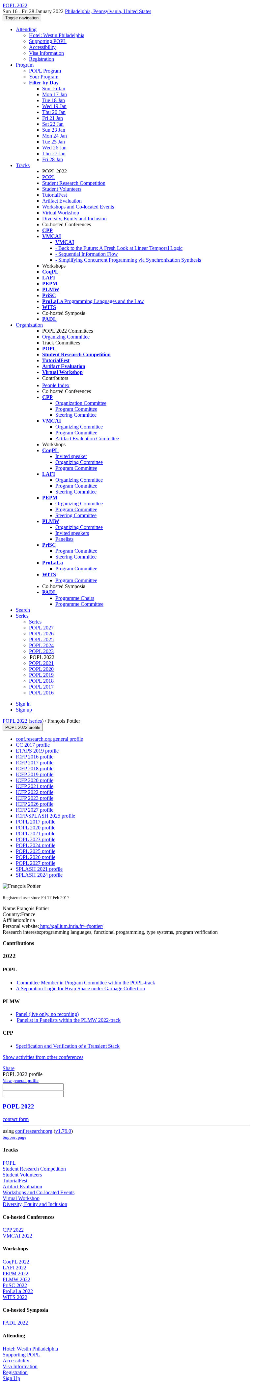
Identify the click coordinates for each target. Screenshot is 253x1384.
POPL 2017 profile (35, 821)
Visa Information (46, 53)
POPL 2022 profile (22, 727)
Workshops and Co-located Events (78, 206)
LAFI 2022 (14, 1267)
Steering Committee (76, 415)
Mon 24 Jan (54, 136)
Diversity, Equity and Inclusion (74, 218)
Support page (14, 1137)
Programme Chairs (74, 598)
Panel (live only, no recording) (47, 1014)
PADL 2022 (15, 1323)
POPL (48, 177)
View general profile (21, 1080)
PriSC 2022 (15, 1285)
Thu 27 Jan (54, 153)
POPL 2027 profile (35, 863)
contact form (16, 1119)
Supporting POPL (48, 41)
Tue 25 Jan (53, 141)
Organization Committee (80, 403)
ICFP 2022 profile (34, 792)
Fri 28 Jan (52, 159)
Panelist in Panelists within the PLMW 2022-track (69, 1020)
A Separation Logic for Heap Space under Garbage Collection (80, 988)
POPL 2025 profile (35, 851)
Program (25, 65)
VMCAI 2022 (17, 1236)
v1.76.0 (63, 1131)
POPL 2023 (41, 651)
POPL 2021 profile (35, 833)
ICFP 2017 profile (34, 762)
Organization (29, 325)
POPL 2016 (41, 692)
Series (35, 622)
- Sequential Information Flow (86, 254)
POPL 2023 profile (35, 839)
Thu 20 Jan (54, 112)
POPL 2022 (15, 721)
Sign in (23, 704)
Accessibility (42, 47)
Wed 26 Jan (54, 147)
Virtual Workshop (60, 212)
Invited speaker (71, 456)
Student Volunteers (61, 189)
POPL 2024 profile (35, 845)
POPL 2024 (41, 645)
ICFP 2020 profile (34, 780)
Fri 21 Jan (52, 118)
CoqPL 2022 (16, 1261)
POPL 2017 (41, 687)
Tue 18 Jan (53, 100)
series (36, 721)
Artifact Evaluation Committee (87, 438)
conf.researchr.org (33, 1131)
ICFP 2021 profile (34, 786)
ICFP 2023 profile (34, 798)
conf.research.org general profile (49, 739)
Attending (26, 29)
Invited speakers (72, 533)
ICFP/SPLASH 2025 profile (45, 816)
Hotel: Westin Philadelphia (56, 35)
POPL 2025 (41, 639)
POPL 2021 (41, 663)
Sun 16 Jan (53, 88)
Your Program (43, 76)
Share (8, 1068)
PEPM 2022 (15, 1273)
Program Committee (76, 409)
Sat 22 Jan (53, 124)
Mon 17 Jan (54, 94)
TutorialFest (54, 195)
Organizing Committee (66, 337)
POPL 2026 (41, 633)
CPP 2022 (13, 1230)
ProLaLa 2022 (18, 1291)
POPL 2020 (41, 669)
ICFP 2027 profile (34, 810)
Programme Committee (79, 604)
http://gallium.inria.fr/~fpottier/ (71, 926)
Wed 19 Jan (54, 106)
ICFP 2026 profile (34, 804)
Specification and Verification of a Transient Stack (68, 1046)
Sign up (24, 710)
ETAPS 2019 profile (37, 751)
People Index (56, 385)
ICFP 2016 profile (34, 756)
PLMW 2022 (16, 1279)
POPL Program (45, 71)
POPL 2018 (41, 681)
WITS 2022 (15, 1297)
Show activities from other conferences (43, 1057)
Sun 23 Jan (53, 130)
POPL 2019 (41, 675)
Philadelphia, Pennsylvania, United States (108, 11)
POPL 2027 (41, 627)
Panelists (64, 539)
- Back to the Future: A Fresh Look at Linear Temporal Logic (119, 248)
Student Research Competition (73, 183)
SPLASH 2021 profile (39, 869)
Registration (41, 59)
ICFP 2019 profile (34, 774)
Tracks (23, 165)
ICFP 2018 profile (34, 768)
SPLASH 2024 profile (39, 875)
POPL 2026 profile (35, 857)
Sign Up (11, 1378)
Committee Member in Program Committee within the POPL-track (86, 982)
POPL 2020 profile (35, 827)
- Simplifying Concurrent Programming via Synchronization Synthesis (128, 260)
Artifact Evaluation (62, 201)
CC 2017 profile (33, 745)
